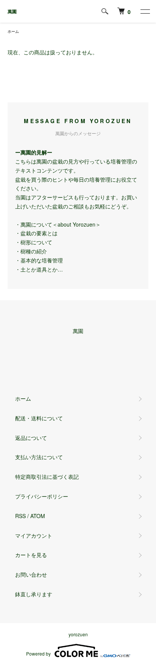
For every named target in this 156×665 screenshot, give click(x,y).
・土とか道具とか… (39, 269)
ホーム (13, 31)
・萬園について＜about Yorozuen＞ (58, 224)
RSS (20, 516)
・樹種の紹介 (31, 251)
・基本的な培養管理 (39, 260)
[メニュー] (144, 11)
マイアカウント (33, 535)
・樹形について (33, 242)
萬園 (12, 11)
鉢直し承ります (33, 594)
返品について (31, 437)
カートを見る (31, 555)
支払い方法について (39, 457)
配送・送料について (39, 418)
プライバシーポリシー (41, 496)
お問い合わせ (31, 574)
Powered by (38, 653)
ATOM (37, 516)
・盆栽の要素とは (36, 233)
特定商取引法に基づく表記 (47, 476)
